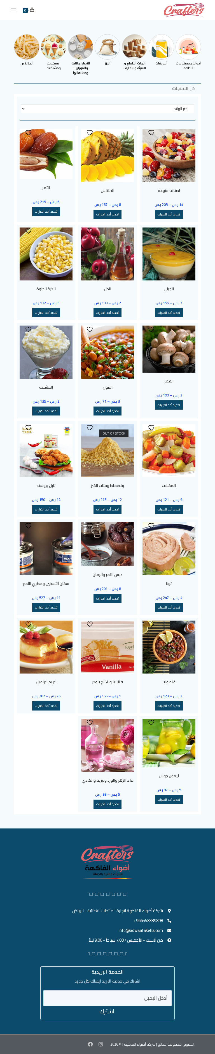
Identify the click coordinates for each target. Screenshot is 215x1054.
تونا (169, 584)
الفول (108, 387)
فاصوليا (169, 682)
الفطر (169, 381)
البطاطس (26, 63)
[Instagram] (101, 1044)
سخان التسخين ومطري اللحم (46, 584)
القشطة (46, 387)
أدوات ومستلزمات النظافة (188, 65)
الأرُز (107, 63)
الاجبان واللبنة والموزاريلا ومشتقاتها (80, 68)
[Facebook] (90, 1044)
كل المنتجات (183, 88)
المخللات (169, 486)
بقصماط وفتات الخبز (107, 486)
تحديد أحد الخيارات (169, 214)
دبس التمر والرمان (107, 575)
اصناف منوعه (169, 191)
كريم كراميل (46, 682)
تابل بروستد (46, 486)
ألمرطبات (161, 63)
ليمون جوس (169, 776)
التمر (46, 188)
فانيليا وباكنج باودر (107, 682)
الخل (107, 289)
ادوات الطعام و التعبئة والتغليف (134, 65)
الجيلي (169, 289)
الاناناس (107, 191)
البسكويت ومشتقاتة (54, 65)
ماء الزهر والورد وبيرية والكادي (108, 780)
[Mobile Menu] (15, 10)
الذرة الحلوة (46, 289)
